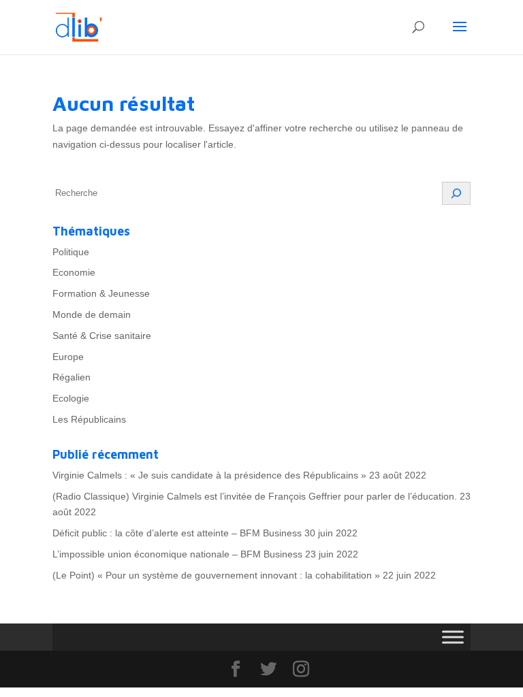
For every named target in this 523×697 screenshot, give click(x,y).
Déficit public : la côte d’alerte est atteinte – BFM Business (177, 533)
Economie (73, 272)
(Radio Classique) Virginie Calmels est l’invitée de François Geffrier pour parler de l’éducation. (254, 496)
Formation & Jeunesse (101, 293)
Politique (70, 251)
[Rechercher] (456, 193)
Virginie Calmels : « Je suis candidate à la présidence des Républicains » (209, 475)
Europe (68, 356)
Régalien (71, 377)
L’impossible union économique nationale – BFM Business (177, 554)
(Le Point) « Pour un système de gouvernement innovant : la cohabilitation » (216, 575)
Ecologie (70, 398)
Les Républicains (89, 419)
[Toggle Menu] (453, 636)
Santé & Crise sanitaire (101, 335)
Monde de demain (91, 314)
